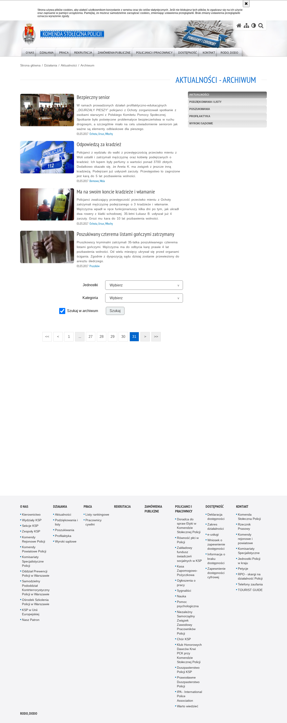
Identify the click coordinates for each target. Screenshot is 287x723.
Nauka (181, 598)
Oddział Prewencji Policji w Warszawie (35, 575)
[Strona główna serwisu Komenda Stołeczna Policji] (239, 25)
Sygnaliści (184, 592)
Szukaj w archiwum (82, 311)
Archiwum (87, 65)
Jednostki (90, 285)
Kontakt (242, 508)
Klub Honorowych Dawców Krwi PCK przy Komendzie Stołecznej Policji (189, 654)
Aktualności (69, 65)
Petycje (243, 570)
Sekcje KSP (30, 527)
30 (122, 335)
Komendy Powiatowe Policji (34, 551)
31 (133, 335)
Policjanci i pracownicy (183, 510)
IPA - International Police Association (189, 698)
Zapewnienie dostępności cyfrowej (216, 574)
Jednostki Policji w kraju (249, 562)
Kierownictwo (31, 516)
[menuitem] (30, 52)
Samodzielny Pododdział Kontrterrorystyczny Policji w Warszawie (36, 589)
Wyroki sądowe (201, 123)
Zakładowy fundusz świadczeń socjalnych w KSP (189, 555)
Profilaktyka (199, 116)
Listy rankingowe (97, 516)
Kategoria (90, 298)
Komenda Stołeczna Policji (249, 518)
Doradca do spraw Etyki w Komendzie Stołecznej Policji (188, 527)
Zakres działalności (215, 528)
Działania (50, 65)
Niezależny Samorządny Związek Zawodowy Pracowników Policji (186, 624)
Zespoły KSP (31, 533)
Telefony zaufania (250, 585)
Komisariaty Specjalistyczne (249, 552)
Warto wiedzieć (187, 708)
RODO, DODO (28, 715)
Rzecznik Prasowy (244, 528)
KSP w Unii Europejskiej (30, 613)
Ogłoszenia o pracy (186, 584)
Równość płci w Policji (188, 541)
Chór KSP (184, 640)
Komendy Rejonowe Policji (33, 541)
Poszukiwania (199, 109)
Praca (88, 508)
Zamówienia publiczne (153, 510)
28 (100, 335)
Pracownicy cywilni (93, 524)
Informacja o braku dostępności (216, 560)
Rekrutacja (122, 508)
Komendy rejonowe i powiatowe (245, 540)
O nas (24, 508)
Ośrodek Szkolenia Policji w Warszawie (35, 603)
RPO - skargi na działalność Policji (250, 578)
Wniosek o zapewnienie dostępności (216, 546)
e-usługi (213, 536)
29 (111, 335)
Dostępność (215, 508)
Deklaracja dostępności (215, 518)
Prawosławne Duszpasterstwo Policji (188, 683)
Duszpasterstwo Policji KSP (188, 671)
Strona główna (30, 65)
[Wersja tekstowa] (253, 25)
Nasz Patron (30, 621)
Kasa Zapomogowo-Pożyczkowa (187, 572)
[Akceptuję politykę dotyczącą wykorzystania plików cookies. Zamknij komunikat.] (246, 3)
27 (89, 335)
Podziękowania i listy (205, 101)
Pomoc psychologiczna (188, 605)
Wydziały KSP (31, 521)
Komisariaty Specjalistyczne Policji (33, 563)
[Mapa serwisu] (246, 25)
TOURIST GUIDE (250, 591)
